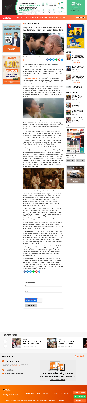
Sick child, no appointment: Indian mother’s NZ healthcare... (78, 96)
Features (30, 23)
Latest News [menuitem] (19, 17)
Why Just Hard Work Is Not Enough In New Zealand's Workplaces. (33, 343)
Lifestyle (27, 339)
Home (25, 23)
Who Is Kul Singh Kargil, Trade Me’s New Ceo (78, 67)
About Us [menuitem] (62, 17)
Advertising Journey (79, 392)
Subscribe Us (79, 400)
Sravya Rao (28, 346)
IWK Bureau (35, 60)
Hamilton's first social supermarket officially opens (77, 111)
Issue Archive (80, 160)
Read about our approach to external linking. (55, 400)
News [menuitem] (26, 17)
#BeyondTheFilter (32, 78)
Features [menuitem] (39, 17)
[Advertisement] (11, 107)
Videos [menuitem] (56, 17)
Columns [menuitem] (32, 17)
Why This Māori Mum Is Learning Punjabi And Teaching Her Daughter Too (78, 57)
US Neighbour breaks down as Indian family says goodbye (77, 119)
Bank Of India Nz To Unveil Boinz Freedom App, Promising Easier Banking (78, 88)
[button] (47, 59)
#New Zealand (77, 62)
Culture (62, 338)
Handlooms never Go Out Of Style (70, 341)
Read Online (70, 160)
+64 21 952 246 (9, 370)
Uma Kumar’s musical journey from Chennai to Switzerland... (78, 104)
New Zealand (37, 23)
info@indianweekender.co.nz (14, 373)
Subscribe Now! (16, 365)
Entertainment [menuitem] (48, 17)
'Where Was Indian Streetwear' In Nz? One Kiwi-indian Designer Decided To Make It (78, 77)
